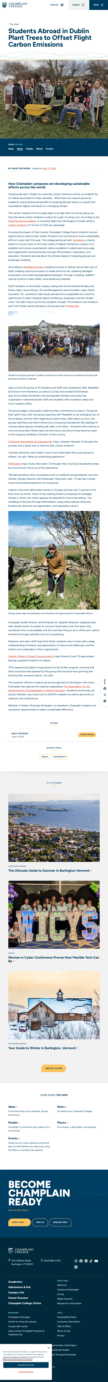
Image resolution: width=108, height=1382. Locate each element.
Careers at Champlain (68, 1289)
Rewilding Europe (33, 267)
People (29, 148)
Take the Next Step (17, 1210)
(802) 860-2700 (52, 1260)
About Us (62, 1285)
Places (39, 148)
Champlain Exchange (19, 1317)
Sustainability (59, 757)
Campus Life (16, 1292)
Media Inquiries (64, 1298)
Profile (87, 734)
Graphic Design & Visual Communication (31, 656)
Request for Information (69, 1303)
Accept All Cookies (26, 1365)
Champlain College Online (24, 1303)
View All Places (53, 1068)
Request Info (60, 1222)
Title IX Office (64, 1326)
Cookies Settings (26, 1372)
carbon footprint (17, 225)
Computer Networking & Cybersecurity (30, 441)
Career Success (18, 1297)
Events (49, 148)
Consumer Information (68, 1321)
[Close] (48, 1348)
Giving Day (73, 306)
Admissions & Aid (19, 1287)
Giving (60, 1294)
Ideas (11, 148)
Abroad (44, 757)
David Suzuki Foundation (22, 221)
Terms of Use (63, 1331)
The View (14, 24)
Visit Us (40, 1222)
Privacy (61, 1335)
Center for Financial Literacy (22, 1321)
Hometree (78, 240)
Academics (15, 1281)
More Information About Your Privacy (17, 1359)
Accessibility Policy (66, 1317)
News (20, 148)
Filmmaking (14, 463)
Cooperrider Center (18, 1326)
